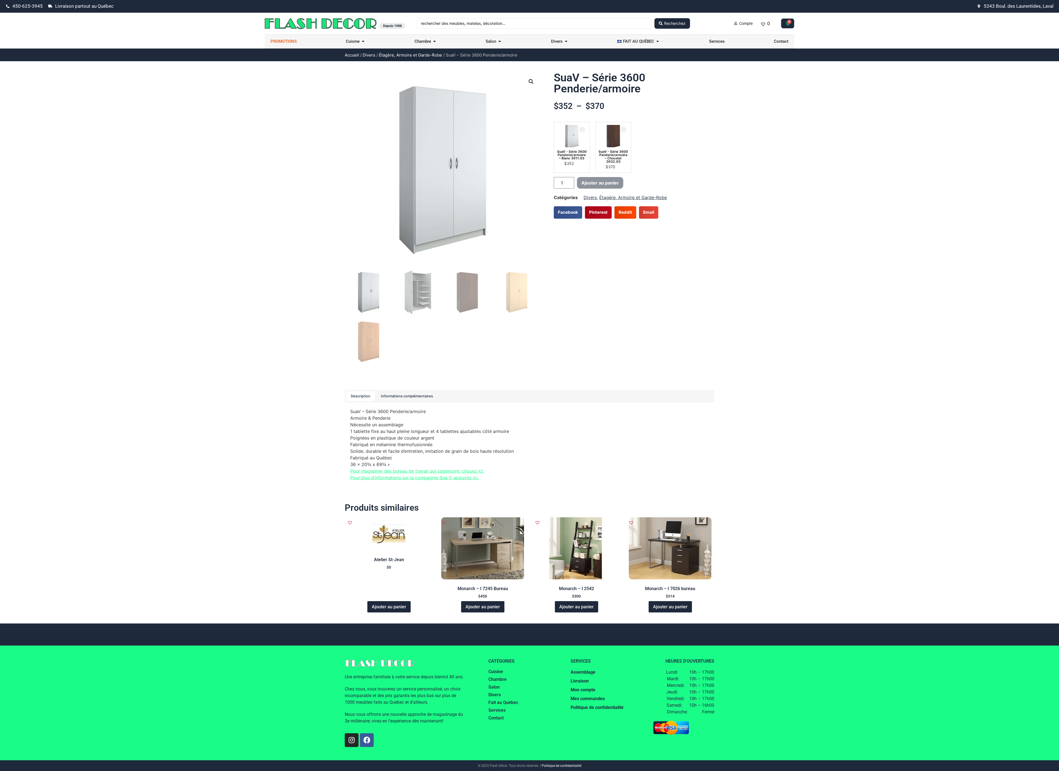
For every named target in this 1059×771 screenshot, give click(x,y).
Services (497, 710)
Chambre (497, 679)
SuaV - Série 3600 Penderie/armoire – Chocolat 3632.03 (613, 156)
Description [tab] (360, 396)
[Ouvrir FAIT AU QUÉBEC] (658, 41)
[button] (531, 82)
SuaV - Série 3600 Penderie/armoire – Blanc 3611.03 (572, 155)
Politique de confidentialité (561, 766)
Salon (494, 687)
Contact (496, 718)
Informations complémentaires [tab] (407, 396)
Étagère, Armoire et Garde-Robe (410, 55)
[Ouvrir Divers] (566, 41)
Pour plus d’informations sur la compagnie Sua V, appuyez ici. (414, 477)
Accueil (352, 55)
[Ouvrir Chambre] (434, 41)
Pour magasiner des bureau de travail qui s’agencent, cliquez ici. (417, 471)
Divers (369, 55)
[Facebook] (367, 740)
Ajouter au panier (600, 183)
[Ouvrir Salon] (500, 41)
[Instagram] (352, 740)
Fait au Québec (503, 702)
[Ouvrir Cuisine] (363, 41)
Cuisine (495, 671)
